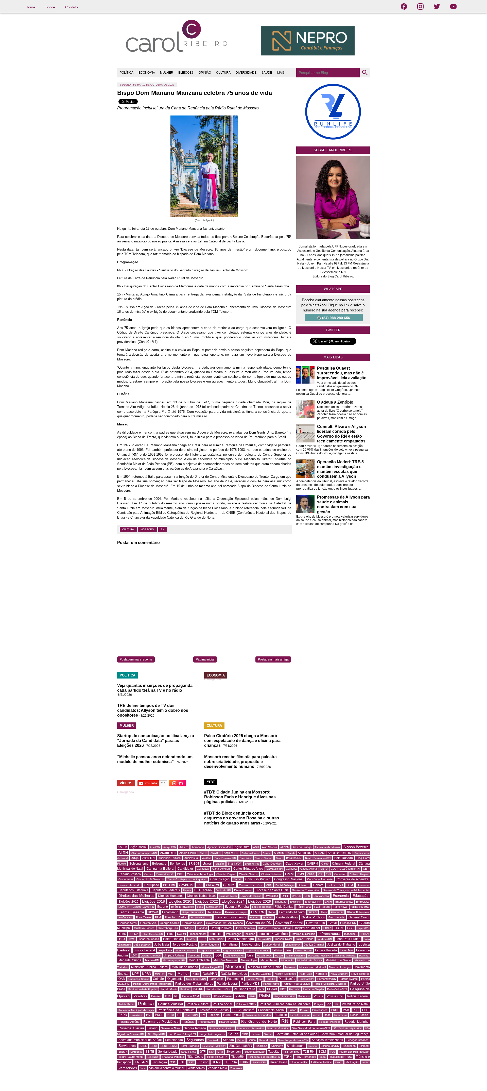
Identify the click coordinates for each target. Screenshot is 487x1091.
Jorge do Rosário (184, 944)
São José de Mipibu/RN (347, 1028)
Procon (304, 1010)
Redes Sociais (359, 1014)
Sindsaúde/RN (330, 1045)
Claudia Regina (225, 874)
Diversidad (271, 895)
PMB (252, 996)
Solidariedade (168, 1051)
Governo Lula (315, 923)
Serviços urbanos (357, 1040)
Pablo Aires (216, 978)
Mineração (287, 960)
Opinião (158, 979)
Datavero (303, 885)
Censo (148, 874)
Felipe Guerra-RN (192, 912)
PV (203, 1014)
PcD (261, 989)
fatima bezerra (360, 906)
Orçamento (175, 979)
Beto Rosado (343, 858)
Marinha (364, 955)
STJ (211, 1051)
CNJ (328, 874)
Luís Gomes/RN (234, 955)
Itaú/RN (190, 939)
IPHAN (365, 934)
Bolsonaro (159, 863)
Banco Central (263, 858)
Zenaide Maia (217, 1068)
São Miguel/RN (156, 1034)
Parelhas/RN (306, 979)
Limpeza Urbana (174, 955)
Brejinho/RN (252, 863)
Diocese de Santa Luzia (272, 890)
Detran (187, 890)
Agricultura (242, 847)
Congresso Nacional (288, 879)
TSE (182, 1062)
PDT (283, 989)
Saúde (233, 1034)
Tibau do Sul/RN (217, 1056)
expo (200, 906)
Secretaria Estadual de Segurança (345, 1034)
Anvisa (267, 853)
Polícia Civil (335, 996)
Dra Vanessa (321, 896)
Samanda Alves (170, 1028)
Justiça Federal (144, 950)
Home (30, 7)
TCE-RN (309, 1051)
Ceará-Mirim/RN (350, 868)
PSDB (122, 1015)
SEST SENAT (169, 1046)
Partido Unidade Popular (142, 989)
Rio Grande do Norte (259, 1021)
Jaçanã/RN (264, 939)
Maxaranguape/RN (174, 960)
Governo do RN (258, 923)
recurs (316, 1015)
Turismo (202, 1062)
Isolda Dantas (173, 939)
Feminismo (214, 912)
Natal (196, 973)
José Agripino (250, 944)
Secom (268, 1034)
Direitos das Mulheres (136, 896)
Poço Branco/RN (284, 996)
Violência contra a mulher (166, 1068)
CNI (320, 874)
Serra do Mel (267, 1040)
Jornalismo (230, 944)
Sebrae (256, 1034)
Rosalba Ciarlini (131, 1028)
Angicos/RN (231, 852)
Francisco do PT (201, 917)
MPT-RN (159, 973)
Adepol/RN (169, 847)
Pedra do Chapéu (313, 989)
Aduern (183, 847)
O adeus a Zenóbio (335, 402)
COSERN (169, 885)
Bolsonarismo (138, 863)
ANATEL (215, 853)
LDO (134, 955)
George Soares (169, 922)
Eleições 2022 (206, 901)
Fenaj (271, 912)
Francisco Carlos (176, 917)
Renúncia (188, 1021)
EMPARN (295, 901)
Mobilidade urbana (185, 967)
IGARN (181, 933)
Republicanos (206, 1021)
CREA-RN (212, 885)
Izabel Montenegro (241, 939)
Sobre (50, 7)
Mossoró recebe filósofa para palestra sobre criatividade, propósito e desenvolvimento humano (240, 762)
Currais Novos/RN (251, 885)
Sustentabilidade (255, 1051)
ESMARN (123, 906)
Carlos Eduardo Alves (248, 868)
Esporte (162, 906)
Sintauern (136, 1051)
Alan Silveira (269, 847)
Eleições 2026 (259, 901)
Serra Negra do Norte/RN (293, 1040)
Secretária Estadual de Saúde (296, 1034)
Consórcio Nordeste (320, 879)
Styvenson (233, 1051)
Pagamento (235, 979)
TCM (322, 1051)
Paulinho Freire (244, 989)
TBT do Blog (291, 1051)
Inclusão (250, 933)
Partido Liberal (227, 983)
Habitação (188, 928)
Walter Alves (196, 1068)
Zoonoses (236, 1068)
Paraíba (270, 979)
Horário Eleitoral (280, 928)
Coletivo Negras (359, 874)
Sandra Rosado (195, 1028)
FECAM (153, 912)
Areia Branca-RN (339, 853)
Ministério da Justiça (309, 960)
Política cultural (170, 1004)
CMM (289, 874)
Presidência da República (176, 1010)
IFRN (169, 934)
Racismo (213, 1014)
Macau (279, 955)
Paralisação (287, 979)
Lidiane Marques (151, 955)
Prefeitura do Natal (355, 1004)
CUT (268, 885)
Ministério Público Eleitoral (149, 967)
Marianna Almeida (345, 955)
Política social (222, 1004)
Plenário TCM (190, 996)
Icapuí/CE (363, 928)
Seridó (252, 1040)
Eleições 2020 (179, 901)
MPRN (146, 974)
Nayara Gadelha (260, 973)
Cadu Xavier (294, 863)
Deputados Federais (165, 890)
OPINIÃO (205, 72)
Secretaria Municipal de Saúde (140, 1040)
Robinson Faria (304, 1021)
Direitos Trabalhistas (201, 896)
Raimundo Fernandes (258, 1015)
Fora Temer (143, 917)
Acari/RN (155, 847)
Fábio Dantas (284, 906)
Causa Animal (308, 868)
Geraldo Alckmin (192, 922)
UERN (216, 1062)
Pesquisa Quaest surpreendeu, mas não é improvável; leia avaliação (342, 373)
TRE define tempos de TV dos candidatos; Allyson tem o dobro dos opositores (152, 710)
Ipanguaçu (350, 933)
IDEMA (134, 933)
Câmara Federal (343, 863)
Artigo (134, 857)
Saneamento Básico (221, 1028)
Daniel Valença (284, 885)
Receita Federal (299, 1015)
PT (179, 1015)
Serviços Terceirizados (327, 1040)
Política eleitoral (198, 1004)
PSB (346, 1010)
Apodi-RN (304, 853)
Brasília (220, 863)
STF (202, 1051)
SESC (143, 1045)
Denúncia (363, 885)
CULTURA (223, 72)
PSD (365, 1010)
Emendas (280, 901)
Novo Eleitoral (360, 973)
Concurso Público (257, 879)
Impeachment (197, 933)
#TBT (211, 782)
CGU (180, 874)
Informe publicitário (303, 933)
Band (279, 858)
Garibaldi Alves (287, 917)
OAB (121, 979)
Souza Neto (188, 1051)
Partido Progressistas (296, 983)
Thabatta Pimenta (173, 1056)
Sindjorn (313, 1046)
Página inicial (205, 659)
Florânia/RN (125, 917)
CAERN (312, 863)
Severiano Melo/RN (213, 1046)
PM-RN (240, 996)
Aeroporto (198, 847)
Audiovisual (191, 857)
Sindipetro (277, 1045)
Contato (71, 7)
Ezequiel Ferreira (237, 906)
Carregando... (213, 679)
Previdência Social (271, 1010)
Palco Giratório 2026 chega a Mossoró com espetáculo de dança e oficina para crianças (242, 741)
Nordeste (321, 973)
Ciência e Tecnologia (200, 874)
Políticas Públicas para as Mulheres (285, 1004)
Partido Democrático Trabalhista (152, 983)
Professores (319, 1010)
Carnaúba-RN (275, 868)
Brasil (207, 863)
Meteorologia (249, 960)
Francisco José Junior (230, 917)
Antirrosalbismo (250, 853)
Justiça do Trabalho (341, 944)
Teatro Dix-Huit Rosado (354, 1051)
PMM (264, 995)
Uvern (338, 1062)
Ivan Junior (216, 938)
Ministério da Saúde (338, 960)
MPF (135, 974)
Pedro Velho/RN (337, 989)
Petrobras (140, 996)
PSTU (170, 1015)
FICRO (313, 912)
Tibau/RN (238, 1057)
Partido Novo (271, 983)
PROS (335, 1010)
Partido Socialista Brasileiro (330, 983)
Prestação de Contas (213, 1010)
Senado (228, 1040)
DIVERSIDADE (246, 72)
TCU (332, 1051)
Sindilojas (261, 1045)
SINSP (122, 1051)
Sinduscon (349, 1045)
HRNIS (327, 928)
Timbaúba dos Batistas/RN (264, 1056)
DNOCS (296, 896)
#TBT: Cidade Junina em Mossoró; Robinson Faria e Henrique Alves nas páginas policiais (240, 797)
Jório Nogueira (210, 944)
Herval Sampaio (244, 928)
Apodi (291, 853)
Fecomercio (170, 912)
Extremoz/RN (213, 906)
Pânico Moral (254, 979)
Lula (250, 955)
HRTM (339, 928)
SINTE (149, 1051)
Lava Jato (346, 950)
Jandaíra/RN (324, 939)
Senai (240, 1040)
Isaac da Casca (148, 938)
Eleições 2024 (233, 901)
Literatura (194, 955)
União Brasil (278, 1062)
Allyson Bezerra (356, 847)
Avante (206, 857)
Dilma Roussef (243, 890)
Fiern (324, 912)
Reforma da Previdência (160, 1021)
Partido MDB (250, 983)
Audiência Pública (170, 857)
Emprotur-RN (313, 901)
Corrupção (151, 885)
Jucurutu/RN (293, 944)
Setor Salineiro (190, 1045)
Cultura (128, 529)
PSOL (159, 1015)
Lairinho (277, 950)
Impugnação (233, 933)
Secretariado (174, 1040)
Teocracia (152, 1056)
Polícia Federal (358, 996)
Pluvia (206, 996)
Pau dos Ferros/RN (218, 989)
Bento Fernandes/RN (318, 858)
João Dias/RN (142, 944)
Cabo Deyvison (272, 863)
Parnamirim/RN (326, 978)
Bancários (245, 858)
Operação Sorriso (138, 979)
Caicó (324, 863)
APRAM (319, 852)
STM (220, 1051)
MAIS (281, 72)
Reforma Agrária (128, 1021)
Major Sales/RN (295, 955)
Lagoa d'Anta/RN (209, 950)
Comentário (125, 879)
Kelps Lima (165, 950)
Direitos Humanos (170, 896)
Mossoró (148, 529)
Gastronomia (336, 917)
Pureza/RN (191, 1015)
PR (336, 1004)
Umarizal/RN (259, 1062)
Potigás (318, 1004)
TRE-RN (141, 1062)
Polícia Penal (126, 1004)
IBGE (350, 928)
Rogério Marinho (356, 1021)
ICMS (122, 934)
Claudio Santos (248, 874)
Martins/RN (152, 960)
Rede (327, 1014)
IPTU (121, 938)
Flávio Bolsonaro (358, 912)
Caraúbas (203, 868)
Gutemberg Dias (168, 928)
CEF (366, 868)
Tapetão (274, 1051)
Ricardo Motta (228, 1021)
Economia (341, 896)
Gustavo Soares (144, 928)
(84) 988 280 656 (336, 317)
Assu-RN (148, 858)
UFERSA (230, 1062)
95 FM (122, 847)
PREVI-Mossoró (243, 1010)
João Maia (161, 944)
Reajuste (280, 1015)
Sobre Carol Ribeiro (333, 150)
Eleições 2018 (153, 901)
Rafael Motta (232, 1015)
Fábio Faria (304, 906)
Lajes (288, 950)
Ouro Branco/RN (196, 979)
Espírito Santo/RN (143, 906)
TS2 (173, 1062)
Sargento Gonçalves (212, 1034)
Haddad (202, 928)
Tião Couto (195, 1057)
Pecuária (294, 989)
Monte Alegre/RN (212, 967)
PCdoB (272, 989)
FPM (158, 917)
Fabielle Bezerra (261, 906)
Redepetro (340, 1015)
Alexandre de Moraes (327, 847)
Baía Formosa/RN (225, 858)
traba (323, 1056)
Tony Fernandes (305, 1056)
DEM (350, 885)
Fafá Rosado (322, 906)
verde (365, 1062)
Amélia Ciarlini (187, 852)
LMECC (207, 955)
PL (176, 996)
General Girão (359, 917)
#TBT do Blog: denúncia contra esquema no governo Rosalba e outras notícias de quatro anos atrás (241, 818)
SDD (245, 1034)
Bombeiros (177, 863)
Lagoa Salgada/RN (257, 950)
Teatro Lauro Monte (130, 1056)
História (262, 928)
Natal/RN (210, 973)
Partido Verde (169, 989)
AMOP (203, 853)
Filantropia (337, 912)
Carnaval (291, 868)
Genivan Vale (148, 922)
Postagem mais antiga (273, 659)
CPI (200, 885)
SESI (154, 1046)
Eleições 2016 (128, 901)
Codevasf (340, 874)
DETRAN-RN (203, 890)
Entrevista (362, 901)
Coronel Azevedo (129, 885)
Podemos (304, 996)
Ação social (138, 847)
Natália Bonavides (234, 974)
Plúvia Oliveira (223, 996)
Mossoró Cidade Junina (265, 967)
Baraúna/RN (293, 857)
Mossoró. (290, 967)
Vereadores (127, 1068)
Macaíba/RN (264, 955)
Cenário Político (129, 874)
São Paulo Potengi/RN (182, 1034)
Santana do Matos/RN (250, 1028)
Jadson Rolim (283, 938)
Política (146, 1003)
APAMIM (279, 852)
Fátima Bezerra (131, 912)
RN (162, 529)
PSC (355, 1010)
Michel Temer (268, 960)
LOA (219, 955)
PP (329, 1004)
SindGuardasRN (240, 1046)
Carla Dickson (221, 868)
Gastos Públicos (313, 917)
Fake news (340, 906)
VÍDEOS (126, 783)
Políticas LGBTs (246, 1004)
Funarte (254, 917)
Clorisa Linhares (271, 874)
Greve (332, 923)
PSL (148, 1014)
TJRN (288, 1057)
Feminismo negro (236, 912)
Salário (153, 1028)
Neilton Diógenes (285, 973)
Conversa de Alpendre (353, 879)
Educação (361, 896)
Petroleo (156, 996)
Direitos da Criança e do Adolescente (346, 890)
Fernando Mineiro (292, 912)
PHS (167, 996)
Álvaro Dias (168, 853)
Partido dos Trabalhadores (194, 983)
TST (191, 1062)
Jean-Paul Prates (348, 939)
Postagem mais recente (136, 659)
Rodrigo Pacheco (329, 1021)
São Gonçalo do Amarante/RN (311, 1028)
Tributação (159, 1062)
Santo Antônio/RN (277, 1028)
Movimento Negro (340, 967)
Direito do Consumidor (305, 890)
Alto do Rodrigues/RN (144, 853)
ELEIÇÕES (186, 72)
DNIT (285, 895)
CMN (301, 874)
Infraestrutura (329, 934)
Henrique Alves (221, 928)
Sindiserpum (295, 1046)
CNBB (311, 874)
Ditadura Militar (228, 896)
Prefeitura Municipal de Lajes (136, 1010)
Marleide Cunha (129, 960)
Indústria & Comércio (273, 934)
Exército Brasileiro (182, 906)
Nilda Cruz (306, 973)
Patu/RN (198, 989)
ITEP (202, 938)
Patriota (184, 989)
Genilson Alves (127, 922)
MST (171, 973)
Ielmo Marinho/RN (152, 934)
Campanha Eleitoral (160, 868)
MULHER (166, 72)
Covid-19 (186, 885)
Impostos (216, 934)
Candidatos (186, 868)
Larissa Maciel (303, 950)
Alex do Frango (302, 847)
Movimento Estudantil (312, 967)
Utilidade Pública (321, 1062)
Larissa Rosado (326, 950)
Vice (143, 1068)
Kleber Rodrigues (186, 950)
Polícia (318, 996)
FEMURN (257, 912)
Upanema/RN (299, 1062)
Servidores (127, 1046)
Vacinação (352, 1062)
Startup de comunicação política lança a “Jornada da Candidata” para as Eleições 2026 (155, 741)
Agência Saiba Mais (219, 847)
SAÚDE (267, 72)
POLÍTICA (126, 72)
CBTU (324, 868)
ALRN (123, 853)
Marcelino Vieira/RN (319, 955)
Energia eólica (344, 901)
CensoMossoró (164, 874)
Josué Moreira (273, 944)
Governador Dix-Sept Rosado (224, 922)
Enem (328, 901)
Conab (237, 879)
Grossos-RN (348, 922)
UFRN (244, 1062)
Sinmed (364, 1045)
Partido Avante (349, 978)
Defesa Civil (335, 885)
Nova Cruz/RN (339, 973)
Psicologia (137, 1015)
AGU (256, 847)
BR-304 (193, 863)
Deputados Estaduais (133, 890)
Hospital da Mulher (307, 928)
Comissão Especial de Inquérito (187, 879)
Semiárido (213, 1040)
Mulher (183, 973)
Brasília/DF (234, 863)
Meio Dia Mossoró (225, 960)
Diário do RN (223, 890)
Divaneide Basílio (251, 896)
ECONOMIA (146, 72)
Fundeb (267, 917)
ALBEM (284, 847)
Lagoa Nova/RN (232, 950)
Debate (318, 885)
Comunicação (220, 879)
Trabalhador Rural (340, 1056)
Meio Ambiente (199, 960)
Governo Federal (288, 923)
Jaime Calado (304, 938)
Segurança (195, 1040)
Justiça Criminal (314, 944)
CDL (333, 868)
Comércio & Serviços (150, 879)
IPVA (131, 939)
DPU (307, 896)
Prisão (292, 1010)
